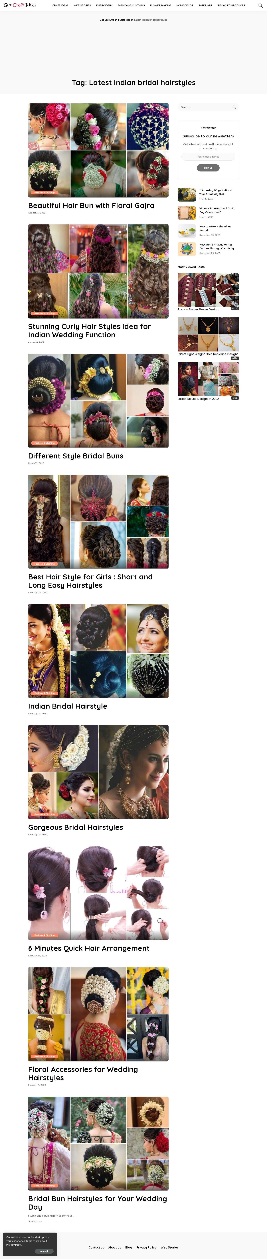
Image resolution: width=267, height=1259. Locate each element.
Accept (44, 1251)
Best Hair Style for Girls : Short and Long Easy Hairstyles (90, 581)
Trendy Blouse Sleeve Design (198, 309)
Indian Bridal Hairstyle (67, 706)
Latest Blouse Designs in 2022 (198, 399)
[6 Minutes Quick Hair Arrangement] (98, 893)
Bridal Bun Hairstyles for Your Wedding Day (97, 1202)
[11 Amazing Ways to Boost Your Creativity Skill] (187, 195)
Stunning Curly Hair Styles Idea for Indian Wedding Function (89, 330)
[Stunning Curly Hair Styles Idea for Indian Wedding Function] (98, 271)
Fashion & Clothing (45, 192)
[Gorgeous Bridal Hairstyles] (98, 772)
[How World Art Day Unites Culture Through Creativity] (187, 249)
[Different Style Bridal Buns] (98, 400)
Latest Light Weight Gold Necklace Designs (208, 354)
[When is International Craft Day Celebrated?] (187, 213)
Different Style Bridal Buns (75, 455)
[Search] (260, 5)
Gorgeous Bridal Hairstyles (75, 827)
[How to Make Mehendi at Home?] (187, 231)
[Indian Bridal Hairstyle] (98, 651)
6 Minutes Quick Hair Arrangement (89, 948)
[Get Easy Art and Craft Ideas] (20, 5)
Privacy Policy (14, 1244)
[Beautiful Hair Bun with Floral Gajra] (98, 150)
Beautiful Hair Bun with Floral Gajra (91, 205)
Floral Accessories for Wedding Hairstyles (83, 1073)
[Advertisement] (133, 49)
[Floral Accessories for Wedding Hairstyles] (98, 1014)
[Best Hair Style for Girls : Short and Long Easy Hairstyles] (98, 521)
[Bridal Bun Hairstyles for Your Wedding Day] (98, 1143)
